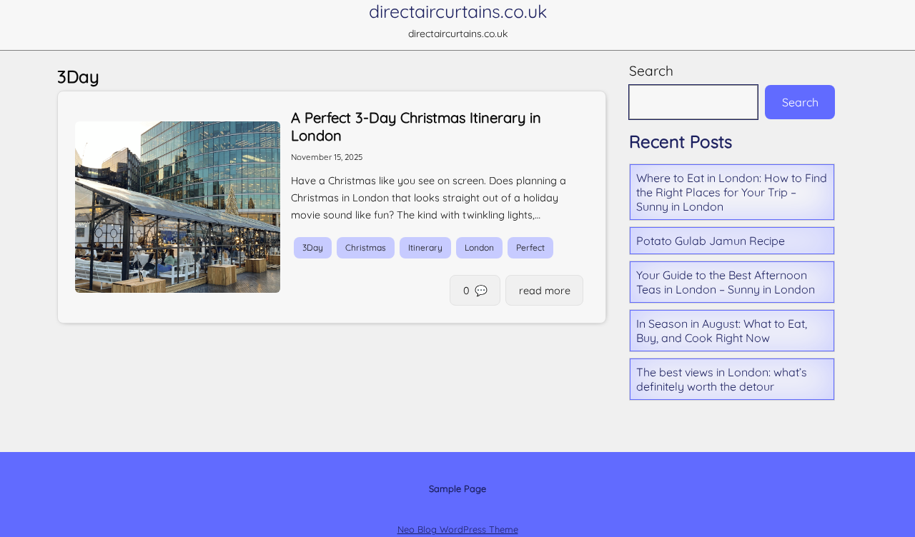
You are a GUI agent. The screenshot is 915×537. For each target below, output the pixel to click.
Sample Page (457, 488)
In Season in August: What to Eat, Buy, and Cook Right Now (721, 330)
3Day (312, 248)
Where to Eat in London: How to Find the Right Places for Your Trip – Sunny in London (731, 192)
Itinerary (425, 248)
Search (651, 70)
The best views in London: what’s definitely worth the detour (721, 379)
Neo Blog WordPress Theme (457, 529)
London (479, 248)
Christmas (365, 248)
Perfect (530, 248)
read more (544, 290)
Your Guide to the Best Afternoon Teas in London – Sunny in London (725, 282)
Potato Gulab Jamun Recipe (710, 241)
